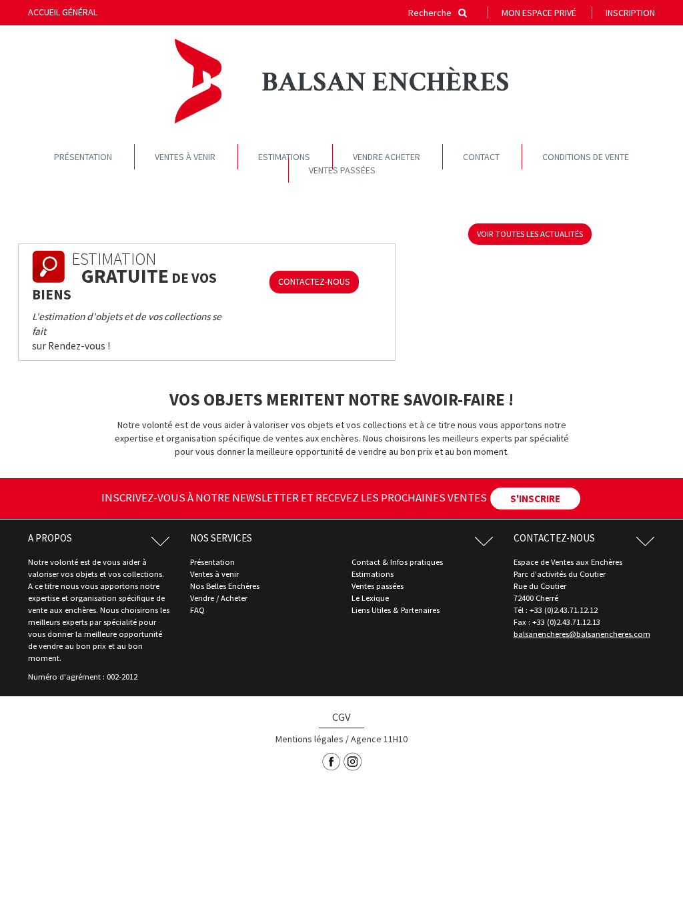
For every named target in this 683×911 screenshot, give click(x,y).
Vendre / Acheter (218, 598)
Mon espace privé (539, 13)
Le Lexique (370, 598)
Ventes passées (342, 170)
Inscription (630, 13)
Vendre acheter (386, 157)
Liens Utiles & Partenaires (396, 610)
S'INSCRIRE (535, 498)
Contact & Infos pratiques (397, 562)
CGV (341, 717)
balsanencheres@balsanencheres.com (582, 634)
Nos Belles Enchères (224, 586)
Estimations (284, 157)
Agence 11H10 (379, 739)
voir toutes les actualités (530, 234)
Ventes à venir (185, 157)
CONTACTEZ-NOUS (314, 281)
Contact (481, 157)
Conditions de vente (585, 157)
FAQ (197, 610)
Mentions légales (309, 739)
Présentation (83, 157)
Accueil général (62, 12)
